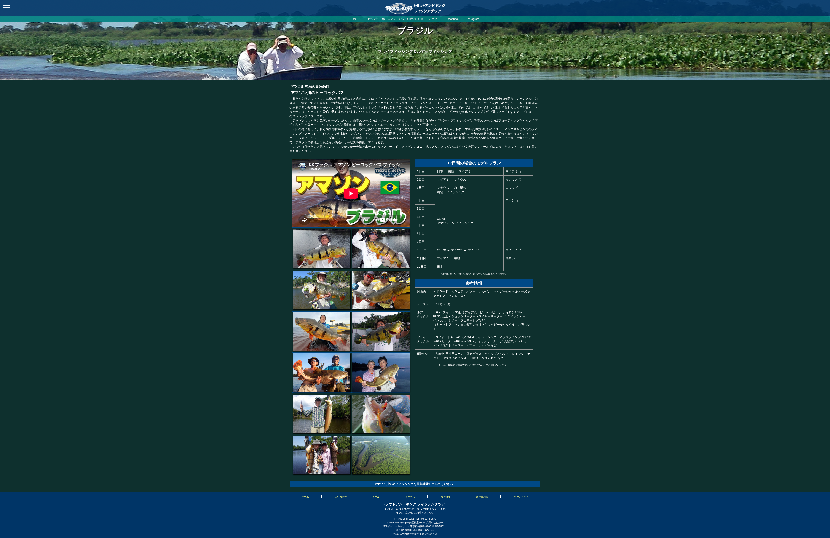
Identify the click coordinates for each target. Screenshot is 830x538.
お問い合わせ (415, 19)
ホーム (357, 19)
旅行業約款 (482, 496)
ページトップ (521, 496)
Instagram (473, 19)
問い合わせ (341, 496)
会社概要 (445, 496)
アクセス (434, 19)
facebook (453, 19)
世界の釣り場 (376, 19)
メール (376, 496)
